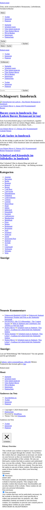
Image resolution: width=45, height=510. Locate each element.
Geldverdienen (10, 198)
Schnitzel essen (10, 27)
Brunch (7, 185)
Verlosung (8, 249)
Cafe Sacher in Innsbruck (15, 135)
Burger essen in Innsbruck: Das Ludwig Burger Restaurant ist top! (20, 114)
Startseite (8, 25)
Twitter (7, 17)
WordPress (18, 414)
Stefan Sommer (10, 334)
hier (24, 364)
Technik (7, 243)
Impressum (9, 35)
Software (8, 234)
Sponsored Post (10, 239)
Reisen (8, 131)
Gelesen (7, 200)
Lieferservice (9, 216)
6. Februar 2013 (20, 148)
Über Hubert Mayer (12, 31)
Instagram (8, 19)
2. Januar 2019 (19, 106)
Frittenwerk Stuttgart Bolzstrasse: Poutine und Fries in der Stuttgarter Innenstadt (24, 317)
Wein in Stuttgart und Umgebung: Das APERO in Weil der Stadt (23, 325)
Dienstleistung (10, 193)
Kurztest (8, 214)
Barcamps (8, 179)
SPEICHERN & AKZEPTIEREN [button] (15, 507)
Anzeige (8, 177)
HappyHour (9, 204)
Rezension (8, 228)
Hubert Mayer (10, 328)
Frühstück (8, 195)
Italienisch (8, 210)
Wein (6, 253)
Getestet (3, 131)
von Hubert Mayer (7, 106)
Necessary (9, 476)
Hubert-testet (4, 3)
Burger (2, 108)
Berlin (7, 181)
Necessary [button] (6, 473)
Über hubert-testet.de (12, 29)
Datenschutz (9, 37)
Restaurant (9, 151)
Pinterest (8, 21)
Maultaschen (9, 218)
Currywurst (9, 191)
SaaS (6, 230)
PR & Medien (10, 33)
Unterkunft (9, 247)
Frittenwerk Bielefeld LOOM (15, 315)
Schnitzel (17, 151)
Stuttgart (8, 241)
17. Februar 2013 (20, 129)
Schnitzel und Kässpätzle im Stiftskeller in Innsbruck (16, 157)
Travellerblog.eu (10, 398)
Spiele (7, 237)
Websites (8, 251)
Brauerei (8, 183)
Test (6, 245)
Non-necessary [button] (7, 490)
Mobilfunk (8, 220)
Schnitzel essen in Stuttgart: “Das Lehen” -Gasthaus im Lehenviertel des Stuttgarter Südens (23, 330)
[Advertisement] (22, 284)
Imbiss (7, 208)
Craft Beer (8, 189)
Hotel (7, 206)
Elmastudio (22, 416)
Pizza (7, 222)
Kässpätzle (8, 212)
